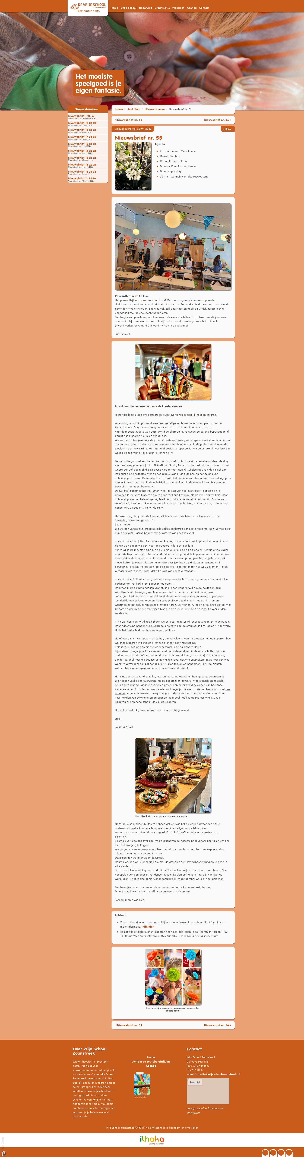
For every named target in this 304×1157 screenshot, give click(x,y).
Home (114, 7)
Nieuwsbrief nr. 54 (129, 120)
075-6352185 (169, 936)
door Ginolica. (2, 1143)
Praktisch (134, 109)
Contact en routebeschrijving (151, 1061)
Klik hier (148, 926)
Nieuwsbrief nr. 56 (216, 120)
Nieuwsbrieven (155, 109)
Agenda (192, 7)
